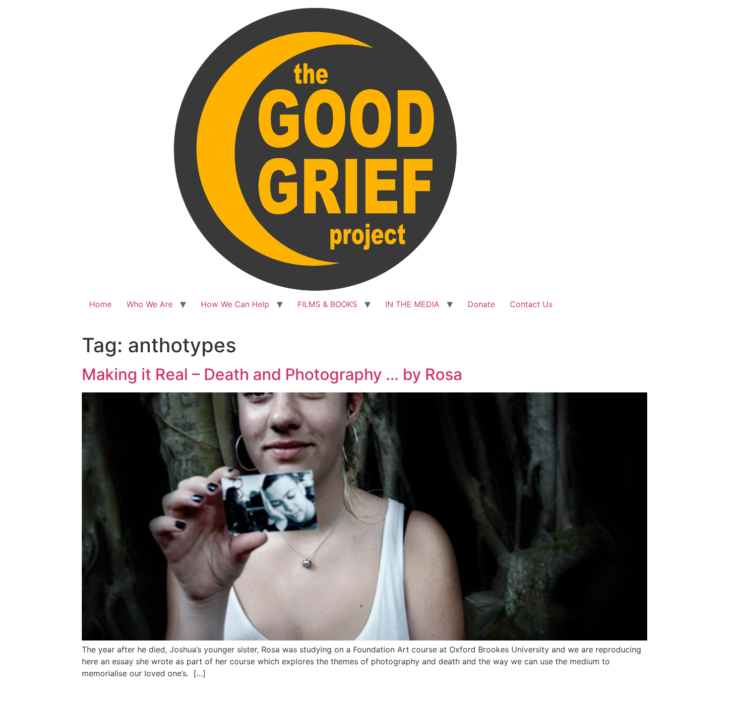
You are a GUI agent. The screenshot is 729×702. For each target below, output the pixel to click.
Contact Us (531, 304)
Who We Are (149, 304)
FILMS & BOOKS (327, 304)
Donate (481, 304)
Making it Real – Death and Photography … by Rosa (272, 374)
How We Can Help (235, 304)
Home (100, 304)
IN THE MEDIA (412, 304)
